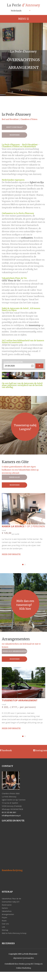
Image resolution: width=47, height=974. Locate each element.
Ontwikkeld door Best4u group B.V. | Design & (24, 964)
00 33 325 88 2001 (9, 812)
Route (4, 920)
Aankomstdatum (13, 362)
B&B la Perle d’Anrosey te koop (14, 933)
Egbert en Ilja (37, 182)
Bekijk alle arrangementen (15, 651)
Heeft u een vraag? (14, 127)
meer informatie (11, 554)
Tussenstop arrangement (19, 700)
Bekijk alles (14, 477)
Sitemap (5, 930)
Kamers (5, 908)
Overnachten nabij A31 (11, 902)
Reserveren (14, 135)
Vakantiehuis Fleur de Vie (11, 898)
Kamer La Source (23, 526)
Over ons (5, 924)
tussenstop (34, 325)
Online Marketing (23, 968)
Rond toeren (7, 905)
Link (3, 927)
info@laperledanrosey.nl (11, 815)
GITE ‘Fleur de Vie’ (11, 280)
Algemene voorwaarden (23, 958)
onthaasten (27, 237)
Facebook (6, 750)
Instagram (41, 750)
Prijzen (4, 917)
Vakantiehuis (7, 911)
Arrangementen (8, 914)
